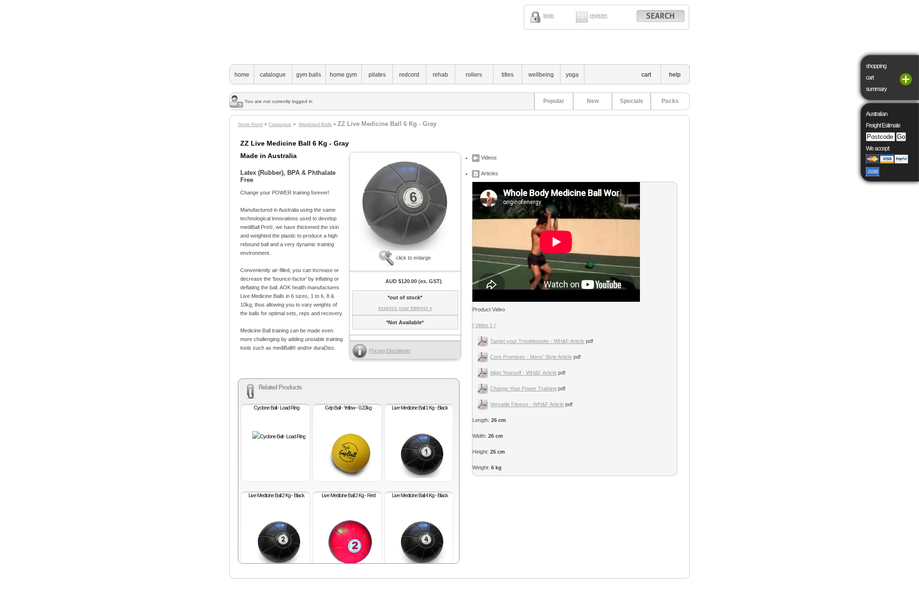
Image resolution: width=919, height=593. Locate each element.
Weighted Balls (315, 124)
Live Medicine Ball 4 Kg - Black (420, 495)
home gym (343, 74)
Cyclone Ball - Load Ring (276, 408)
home (242, 74)
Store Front (250, 124)
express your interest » (405, 308)
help (675, 74)
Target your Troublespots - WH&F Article (537, 341)
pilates (377, 74)
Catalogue (280, 124)
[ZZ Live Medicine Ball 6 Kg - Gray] (405, 248)
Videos (488, 157)
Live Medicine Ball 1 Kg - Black (420, 408)
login (548, 15)
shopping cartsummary (876, 77)
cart (646, 74)
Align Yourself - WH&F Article (523, 373)
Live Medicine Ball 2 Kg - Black (276, 495)
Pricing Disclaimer (390, 351)
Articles (489, 173)
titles (508, 74)
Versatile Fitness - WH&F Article (527, 404)
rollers (474, 74)
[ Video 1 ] (483, 325)
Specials (631, 101)
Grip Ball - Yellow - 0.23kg (348, 408)
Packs (670, 101)
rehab (440, 74)
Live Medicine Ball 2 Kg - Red (348, 495)
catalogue (273, 74)
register (598, 15)
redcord (409, 74)
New (593, 101)
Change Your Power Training (523, 388)
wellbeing (541, 74)
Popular (553, 101)
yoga (572, 74)
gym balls (308, 74)
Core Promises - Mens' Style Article (531, 357)
